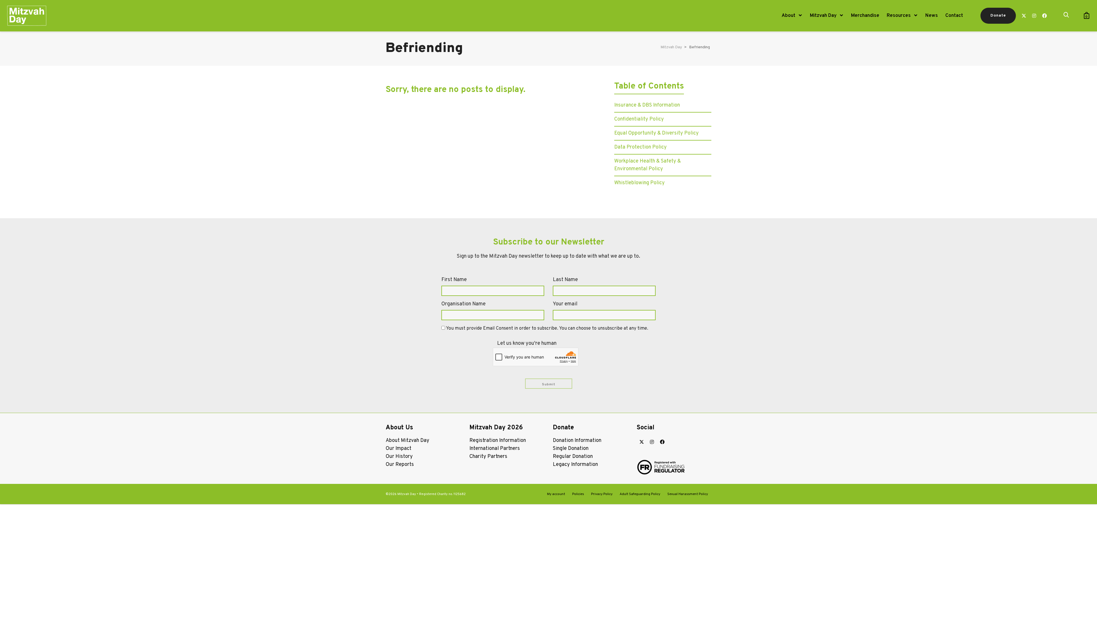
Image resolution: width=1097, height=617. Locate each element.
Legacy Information (575, 464)
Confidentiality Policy (639, 119)
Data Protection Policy (640, 147)
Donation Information (577, 440)
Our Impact (398, 448)
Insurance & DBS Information (647, 105)
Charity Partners (488, 456)
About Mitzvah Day (407, 440)
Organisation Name (463, 304)
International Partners (494, 448)
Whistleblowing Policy (639, 183)
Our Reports (400, 464)
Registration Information (497, 440)
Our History (399, 456)
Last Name (565, 280)
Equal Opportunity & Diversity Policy (656, 133)
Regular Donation (573, 456)
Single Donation (570, 448)
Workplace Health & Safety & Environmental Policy (647, 165)
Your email (565, 304)
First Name (454, 280)
